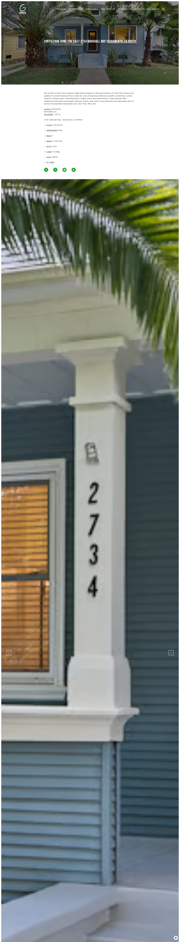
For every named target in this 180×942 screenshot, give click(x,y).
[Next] (171, 652)
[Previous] (8, 652)
